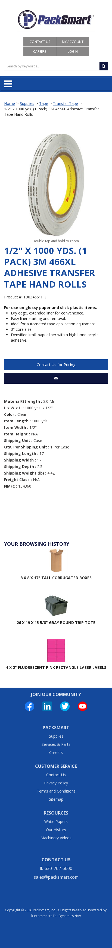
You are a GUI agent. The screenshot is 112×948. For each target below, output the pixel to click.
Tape (43, 103)
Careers (39, 51)
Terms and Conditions (56, 791)
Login (73, 51)
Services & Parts (56, 744)
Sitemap (56, 799)
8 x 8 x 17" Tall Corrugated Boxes (56, 577)
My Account (72, 41)
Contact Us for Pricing (56, 364)
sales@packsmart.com (56, 877)
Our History (56, 829)
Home (9, 103)
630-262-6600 (58, 868)
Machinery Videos (56, 837)
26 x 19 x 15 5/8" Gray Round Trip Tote (56, 622)
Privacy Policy (56, 782)
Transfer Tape (65, 103)
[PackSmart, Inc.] (56, 20)
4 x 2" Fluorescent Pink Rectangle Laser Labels (56, 667)
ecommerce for (57, 915)
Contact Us (40, 41)
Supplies (27, 103)
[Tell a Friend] (56, 378)
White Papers (56, 821)
